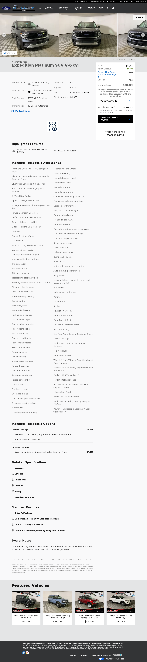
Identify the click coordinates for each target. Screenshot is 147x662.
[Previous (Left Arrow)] (4, 35)
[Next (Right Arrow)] (143, 35)
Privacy (83, 655)
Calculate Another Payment (109, 119)
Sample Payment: (107, 107)
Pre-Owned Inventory (63, 8)
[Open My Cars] (112, 8)
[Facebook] (23, 652)
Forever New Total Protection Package (107, 73)
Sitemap (73, 655)
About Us (101, 8)
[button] (52, 468)
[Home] (6, 8)
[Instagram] (27, 652)
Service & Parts (91, 8)
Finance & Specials (78, 8)
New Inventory (49, 8)
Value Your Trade (109, 101)
